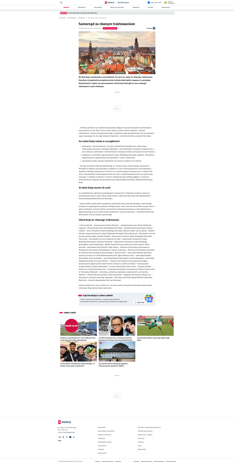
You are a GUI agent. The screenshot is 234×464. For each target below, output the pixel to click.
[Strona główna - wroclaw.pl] (109, 2)
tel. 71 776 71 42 (63, 430)
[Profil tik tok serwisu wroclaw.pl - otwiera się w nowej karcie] (63, 437)
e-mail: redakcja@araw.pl (66, 432)
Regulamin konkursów (146, 461)
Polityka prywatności (159, 461)
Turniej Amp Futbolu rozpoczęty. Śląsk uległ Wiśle (82, 13)
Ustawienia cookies (171, 461)
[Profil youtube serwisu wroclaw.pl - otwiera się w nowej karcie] (70, 437)
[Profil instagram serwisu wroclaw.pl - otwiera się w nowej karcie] (59, 437)
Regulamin (136, 461)
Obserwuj (142, 302)
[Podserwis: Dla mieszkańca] (122, 2)
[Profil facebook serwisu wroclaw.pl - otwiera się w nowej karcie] (66, 437)
